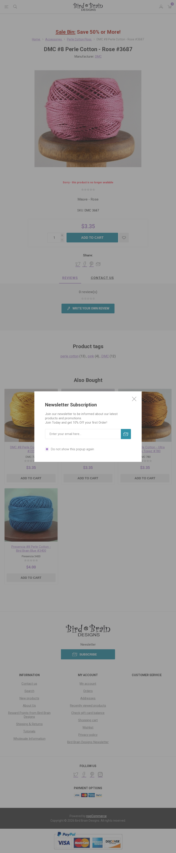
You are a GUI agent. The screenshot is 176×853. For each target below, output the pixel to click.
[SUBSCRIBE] (126, 434)
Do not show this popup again (72, 449)
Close (134, 399)
